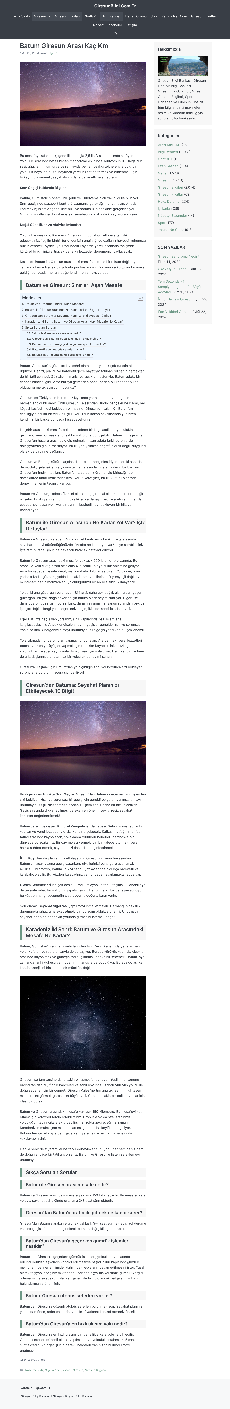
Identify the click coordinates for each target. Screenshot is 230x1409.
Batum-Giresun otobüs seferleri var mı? (58, 349)
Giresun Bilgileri (67, 16)
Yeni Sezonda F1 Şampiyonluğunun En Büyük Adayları (180, 287)
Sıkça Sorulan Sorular (40, 327)
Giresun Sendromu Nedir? (178, 257)
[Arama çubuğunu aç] (115, 34)
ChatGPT (91, 16)
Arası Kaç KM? (33, 1370)
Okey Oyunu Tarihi (172, 269)
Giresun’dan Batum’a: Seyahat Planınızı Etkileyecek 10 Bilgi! (68, 315)
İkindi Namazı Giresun (175, 299)
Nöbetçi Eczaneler (107, 25)
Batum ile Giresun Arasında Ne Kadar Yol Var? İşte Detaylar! (68, 310)
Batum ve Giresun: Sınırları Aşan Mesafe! (54, 304)
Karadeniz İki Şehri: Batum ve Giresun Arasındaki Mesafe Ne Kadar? (74, 321)
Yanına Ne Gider (174, 16)
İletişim (131, 25)
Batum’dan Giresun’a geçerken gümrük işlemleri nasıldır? (69, 344)
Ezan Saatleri (168, 166)
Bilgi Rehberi (112, 16)
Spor (154, 16)
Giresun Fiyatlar (203, 16)
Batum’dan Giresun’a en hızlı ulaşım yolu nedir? (62, 355)
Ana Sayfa (22, 16)
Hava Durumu (136, 16)
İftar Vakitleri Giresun (174, 312)
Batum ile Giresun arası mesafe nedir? (56, 333)
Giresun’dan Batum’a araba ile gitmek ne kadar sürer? (66, 338)
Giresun (40, 16)
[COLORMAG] (183, 75)
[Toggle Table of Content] (139, 298)
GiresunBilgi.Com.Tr (115, 5)
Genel (67, 1370)
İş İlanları (165, 209)
